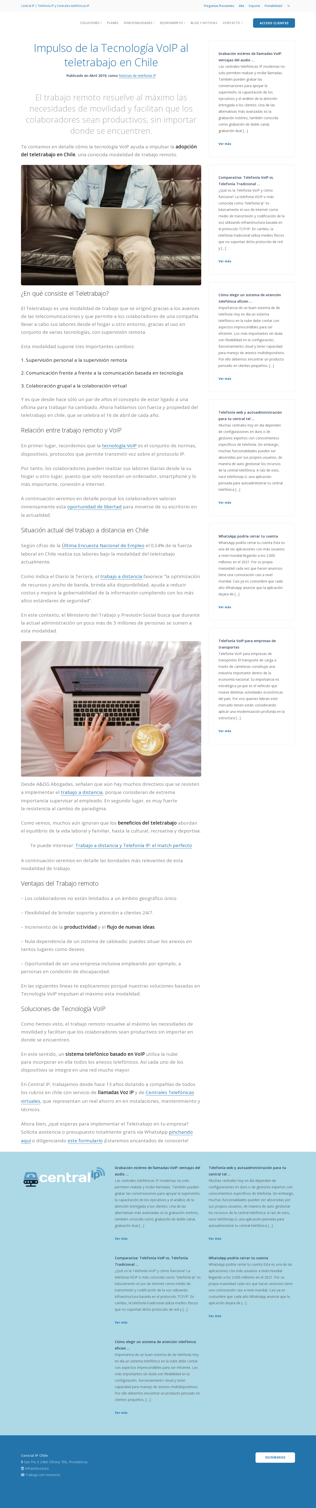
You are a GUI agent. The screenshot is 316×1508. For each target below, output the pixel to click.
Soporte (254, 6)
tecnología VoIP (119, 445)
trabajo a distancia (121, 576)
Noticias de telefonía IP (137, 75)
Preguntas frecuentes (219, 6)
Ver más (224, 144)
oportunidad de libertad (94, 506)
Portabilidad (273, 6)
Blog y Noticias (204, 23)
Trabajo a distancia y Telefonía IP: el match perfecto (133, 845)
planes (112, 23)
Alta (241, 6)
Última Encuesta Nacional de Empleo (103, 545)
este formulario (85, 1140)
